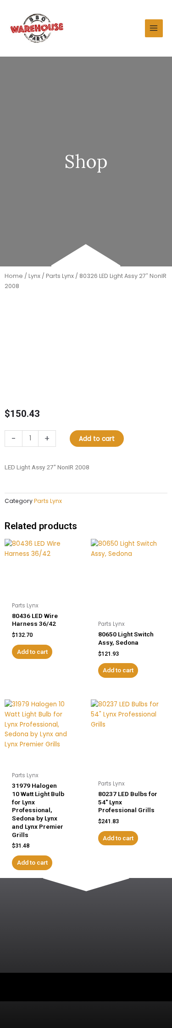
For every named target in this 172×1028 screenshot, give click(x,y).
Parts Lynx (60, 276)
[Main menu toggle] (154, 28)
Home (14, 276)
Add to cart (97, 438)
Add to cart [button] (32, 651)
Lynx (34, 276)
